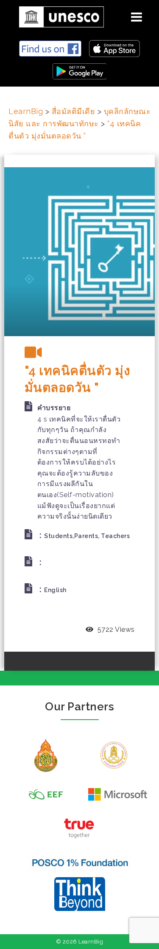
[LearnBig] (58, 15)
